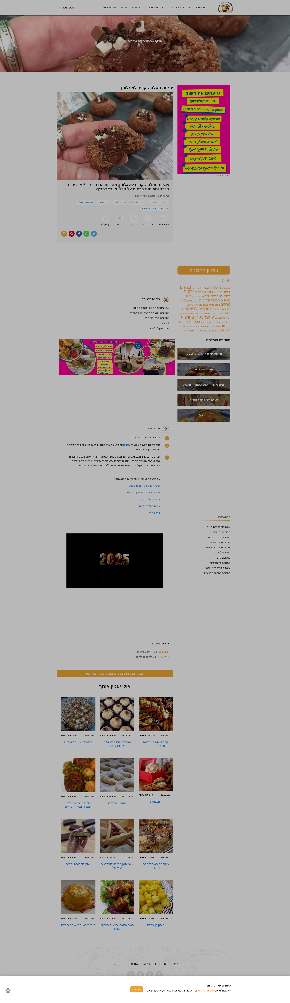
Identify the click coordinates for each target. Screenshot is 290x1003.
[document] (145, 501)
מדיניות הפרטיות (206, 990)
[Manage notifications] (8, 990)
